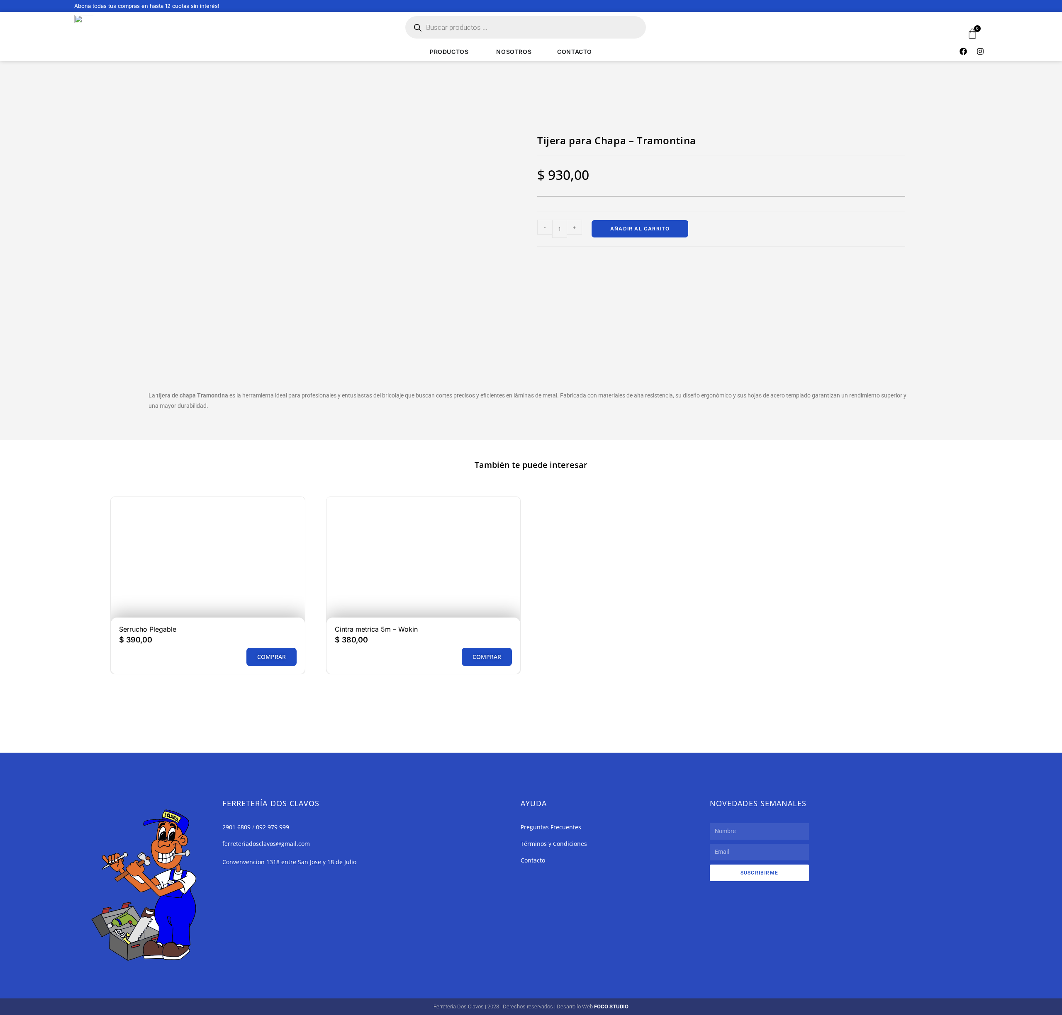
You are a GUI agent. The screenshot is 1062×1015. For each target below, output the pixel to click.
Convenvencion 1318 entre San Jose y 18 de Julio (289, 862)
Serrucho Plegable (147, 629)
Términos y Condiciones (554, 844)
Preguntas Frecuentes (551, 827)
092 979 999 (272, 827)
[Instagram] (980, 51)
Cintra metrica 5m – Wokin (376, 629)
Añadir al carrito (640, 228)
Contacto (533, 860)
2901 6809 (236, 827)
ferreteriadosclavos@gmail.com (266, 844)
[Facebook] (963, 51)
